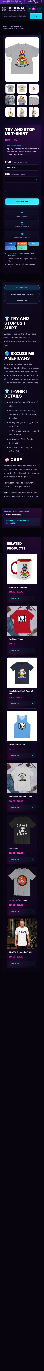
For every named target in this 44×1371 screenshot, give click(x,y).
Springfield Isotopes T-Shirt (21, 796)
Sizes (8, 174)
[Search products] (36, 16)
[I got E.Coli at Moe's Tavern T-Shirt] (22, 673)
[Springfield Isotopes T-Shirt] (22, 778)
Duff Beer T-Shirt (16, 639)
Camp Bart (13, 848)
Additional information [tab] (22, 294)
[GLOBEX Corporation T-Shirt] (22, 934)
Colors (9, 162)
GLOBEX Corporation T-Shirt (21, 952)
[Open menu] (39, 9)
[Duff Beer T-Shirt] (22, 621)
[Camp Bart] (22, 830)
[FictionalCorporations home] (13, 9)
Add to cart (22, 201)
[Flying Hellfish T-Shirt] (22, 882)
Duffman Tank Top (17, 744)
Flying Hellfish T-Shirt (18, 900)
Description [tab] (22, 288)
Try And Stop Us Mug (18, 587)
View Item (15, 598)
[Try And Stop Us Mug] (22, 569)
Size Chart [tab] (22, 301)
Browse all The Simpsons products (17, 522)
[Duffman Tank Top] (22, 726)
